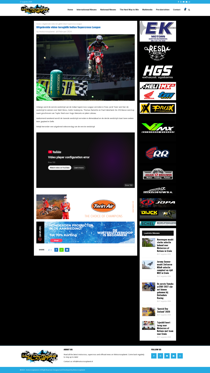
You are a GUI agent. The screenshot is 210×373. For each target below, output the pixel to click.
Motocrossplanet (79, 370)
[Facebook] (154, 356)
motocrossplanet (47, 31)
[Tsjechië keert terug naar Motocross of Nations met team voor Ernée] (148, 325)
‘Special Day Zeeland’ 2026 (163, 310)
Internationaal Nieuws (87, 10)
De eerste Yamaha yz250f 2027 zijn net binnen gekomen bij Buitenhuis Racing (165, 291)
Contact (176, 10)
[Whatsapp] (180, 356)
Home (70, 10)
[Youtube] (167, 356)
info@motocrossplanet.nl (83, 361)
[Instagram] (160, 356)
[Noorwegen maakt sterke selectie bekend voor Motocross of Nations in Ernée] (148, 242)
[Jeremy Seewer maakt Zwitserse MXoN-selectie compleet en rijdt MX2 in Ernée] (148, 264)
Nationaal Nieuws (108, 10)
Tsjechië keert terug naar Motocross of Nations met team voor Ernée (165, 328)
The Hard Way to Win (129, 10)
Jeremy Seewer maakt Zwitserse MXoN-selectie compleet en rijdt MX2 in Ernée (165, 267)
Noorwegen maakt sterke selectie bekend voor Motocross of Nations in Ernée (165, 245)
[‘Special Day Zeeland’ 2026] (148, 311)
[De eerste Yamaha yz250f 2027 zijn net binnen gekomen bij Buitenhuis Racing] (148, 286)
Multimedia (147, 10)
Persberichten (162, 10)
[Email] (173, 356)
